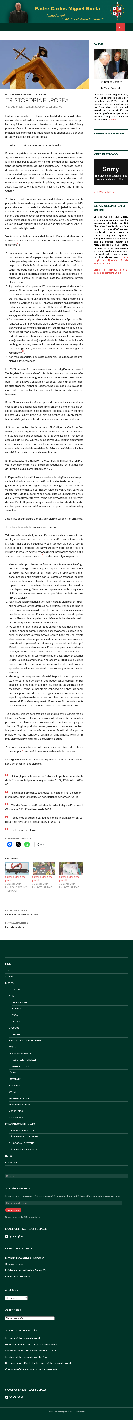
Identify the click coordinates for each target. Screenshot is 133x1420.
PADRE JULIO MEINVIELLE (24, 1059)
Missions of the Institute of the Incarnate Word (31, 1344)
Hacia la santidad (16, 924)
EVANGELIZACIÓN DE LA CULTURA (25, 1040)
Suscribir (13, 1210)
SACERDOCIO (15, 1085)
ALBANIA (16, 1008)
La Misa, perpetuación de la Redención (25, 1270)
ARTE (11, 995)
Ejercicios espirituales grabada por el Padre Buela (111, 271)
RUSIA (15, 1015)
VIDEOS (8, 970)
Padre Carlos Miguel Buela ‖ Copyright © (66, 1411)
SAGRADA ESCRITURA (19, 1098)
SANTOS (12, 1091)
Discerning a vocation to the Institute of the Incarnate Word (38, 1363)
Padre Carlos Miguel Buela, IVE (45, 107)
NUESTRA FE (15, 1079)
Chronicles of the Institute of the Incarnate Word (32, 1369)
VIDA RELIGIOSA (16, 1111)
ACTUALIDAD (12, 94)
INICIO (8, 963)
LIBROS (8, 1155)
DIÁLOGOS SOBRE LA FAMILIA (23, 1149)
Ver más (113, 119)
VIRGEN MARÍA (16, 1117)
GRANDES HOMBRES (22, 1066)
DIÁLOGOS (14, 1027)
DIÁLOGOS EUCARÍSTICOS (21, 1130)
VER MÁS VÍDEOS (104, 191)
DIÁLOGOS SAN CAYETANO (21, 1143)
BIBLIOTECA (11, 1162)
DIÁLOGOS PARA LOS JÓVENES (23, 1136)
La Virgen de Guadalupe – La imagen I (25, 1257)
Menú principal (129, 27)
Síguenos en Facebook (109, 133)
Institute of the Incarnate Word (22, 1338)
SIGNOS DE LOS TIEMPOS (34, 94)
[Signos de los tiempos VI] (17, 868)
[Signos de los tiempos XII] (71, 868)
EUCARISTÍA (14, 1034)
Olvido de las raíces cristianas (22, 912)
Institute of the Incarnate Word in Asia (26, 1356)
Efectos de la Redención (18, 1276)
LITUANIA (16, 1021)
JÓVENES (13, 1072)
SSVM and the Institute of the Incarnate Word (30, 1350)
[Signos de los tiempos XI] (44, 868)
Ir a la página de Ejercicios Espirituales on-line (111, 260)
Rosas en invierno (14, 1263)
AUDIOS (9, 976)
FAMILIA (12, 1047)
